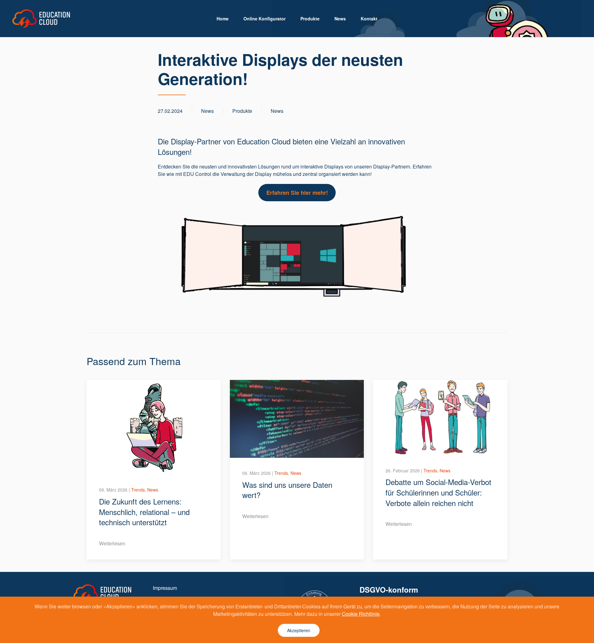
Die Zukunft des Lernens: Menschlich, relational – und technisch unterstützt (144, 511)
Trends (138, 490)
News (340, 18)
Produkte (310, 18)
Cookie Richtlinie (361, 613)
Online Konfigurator (264, 18)
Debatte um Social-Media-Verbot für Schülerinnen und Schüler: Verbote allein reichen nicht (438, 492)
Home (223, 18)
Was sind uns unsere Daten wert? (287, 489)
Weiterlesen (112, 543)
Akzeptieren (298, 630)
